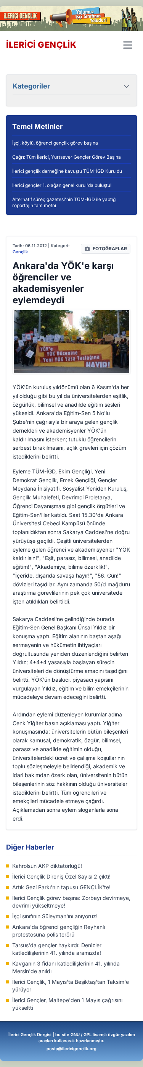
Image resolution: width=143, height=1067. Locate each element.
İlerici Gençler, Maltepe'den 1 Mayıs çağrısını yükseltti (67, 1004)
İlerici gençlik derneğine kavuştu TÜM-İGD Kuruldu (67, 171)
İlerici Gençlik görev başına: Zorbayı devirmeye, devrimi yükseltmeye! (71, 902)
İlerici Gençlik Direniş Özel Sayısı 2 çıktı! (61, 876)
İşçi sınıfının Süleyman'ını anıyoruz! (55, 916)
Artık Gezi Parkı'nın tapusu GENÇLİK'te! (61, 887)
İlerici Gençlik (41, 45)
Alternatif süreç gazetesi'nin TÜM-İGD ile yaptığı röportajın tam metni (64, 202)
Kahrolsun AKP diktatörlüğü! (47, 866)
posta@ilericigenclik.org (71, 1048)
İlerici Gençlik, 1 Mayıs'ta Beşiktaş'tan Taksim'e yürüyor (70, 985)
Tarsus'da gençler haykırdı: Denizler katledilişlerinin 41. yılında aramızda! (56, 949)
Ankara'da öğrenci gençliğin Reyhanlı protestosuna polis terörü (58, 931)
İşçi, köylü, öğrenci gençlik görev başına (55, 143)
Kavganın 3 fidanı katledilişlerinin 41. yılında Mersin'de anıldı (66, 967)
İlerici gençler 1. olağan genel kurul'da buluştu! (61, 185)
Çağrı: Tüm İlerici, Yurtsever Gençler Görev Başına (66, 157)
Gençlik (20, 251)
